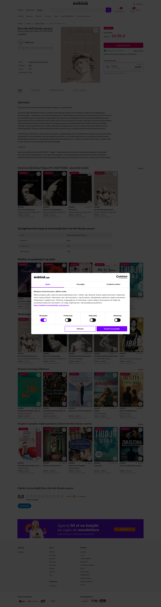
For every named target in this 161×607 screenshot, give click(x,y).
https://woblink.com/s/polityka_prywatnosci (51, 305)
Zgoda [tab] (47, 284)
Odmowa (80, 329)
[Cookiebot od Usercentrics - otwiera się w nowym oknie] (117, 277)
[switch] (68, 320)
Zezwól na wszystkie (112, 329)
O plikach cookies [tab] (113, 284)
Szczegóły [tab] (81, 284)
